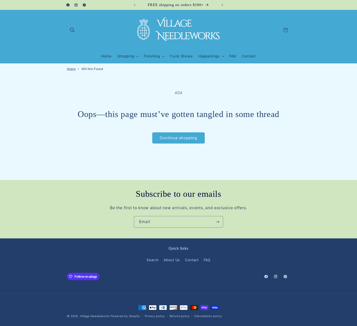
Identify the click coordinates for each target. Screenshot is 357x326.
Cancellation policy (208, 316)
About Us (172, 260)
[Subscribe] (217, 222)
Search (152, 260)
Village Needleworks (95, 316)
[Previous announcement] (134, 5)
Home (71, 69)
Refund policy (179, 316)
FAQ (207, 260)
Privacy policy (155, 316)
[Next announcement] (222, 5)
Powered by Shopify (125, 316)
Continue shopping (178, 138)
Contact (192, 260)
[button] (72, 30)
